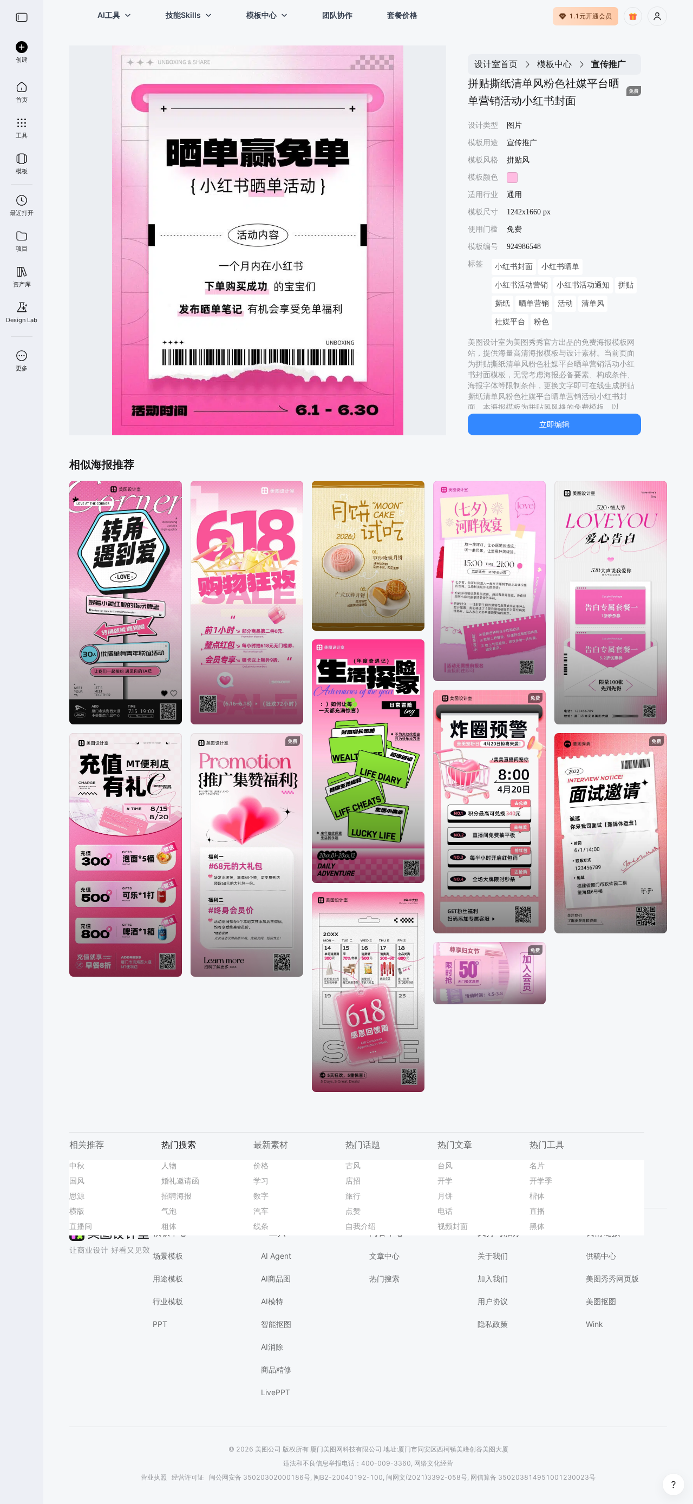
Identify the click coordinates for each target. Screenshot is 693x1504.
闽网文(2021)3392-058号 (426, 1477)
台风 (445, 1165)
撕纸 (502, 303)
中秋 (76, 1165)
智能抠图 (276, 1324)
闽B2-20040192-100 (348, 1477)
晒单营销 (534, 303)
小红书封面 (514, 267)
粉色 (541, 322)
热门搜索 (384, 1278)
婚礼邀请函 (180, 1180)
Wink (594, 1324)
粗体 (168, 1226)
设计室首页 (496, 63)
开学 (445, 1180)
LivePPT (275, 1392)
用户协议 (493, 1301)
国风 (76, 1180)
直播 (537, 1210)
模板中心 (554, 63)
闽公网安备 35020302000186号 (259, 1477)
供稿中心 (601, 1255)
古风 (353, 1165)
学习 (261, 1180)
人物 (168, 1165)
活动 (565, 303)
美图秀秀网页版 (612, 1278)
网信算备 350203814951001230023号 (533, 1477)
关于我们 (493, 1255)
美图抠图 (601, 1301)
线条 (261, 1226)
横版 (76, 1210)
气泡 (168, 1210)
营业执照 (154, 1477)
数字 (261, 1195)
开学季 (540, 1180)
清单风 (592, 303)
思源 (76, 1195)
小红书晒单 (560, 267)
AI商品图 (276, 1278)
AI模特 (272, 1301)
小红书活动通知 (583, 285)
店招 (353, 1180)
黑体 (537, 1226)
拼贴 (625, 285)
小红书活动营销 (521, 285)
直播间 (80, 1226)
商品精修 (276, 1369)
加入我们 (493, 1278)
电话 (445, 1210)
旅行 (353, 1195)
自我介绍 (360, 1226)
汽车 (261, 1210)
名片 (537, 1165)
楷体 (537, 1195)
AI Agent (276, 1255)
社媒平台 (510, 322)
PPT (160, 1324)
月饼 (445, 1195)
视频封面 (452, 1226)
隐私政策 (493, 1324)
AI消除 (272, 1346)
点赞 (353, 1210)
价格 (261, 1165)
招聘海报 (176, 1195)
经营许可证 (188, 1477)
